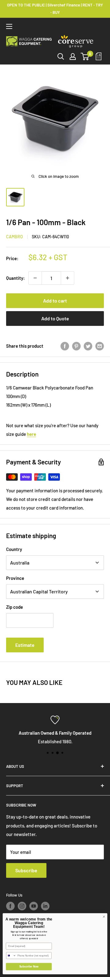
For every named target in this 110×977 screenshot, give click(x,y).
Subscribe (26, 870)
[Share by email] (99, 345)
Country (14, 549)
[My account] (73, 56)
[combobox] (11, 955)
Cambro (14, 236)
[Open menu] (9, 26)
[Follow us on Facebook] (10, 906)
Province (15, 578)
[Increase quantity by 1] (67, 278)
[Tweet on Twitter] (88, 345)
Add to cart (55, 300)
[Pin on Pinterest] (76, 345)
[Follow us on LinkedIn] (45, 906)
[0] (85, 56)
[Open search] (60, 56)
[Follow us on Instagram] (22, 906)
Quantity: (15, 278)
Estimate (25, 645)
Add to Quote (55, 318)
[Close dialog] (103, 916)
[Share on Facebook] (65, 345)
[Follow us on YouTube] (33, 906)
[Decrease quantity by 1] (35, 278)
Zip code (14, 607)
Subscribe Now (28, 966)
